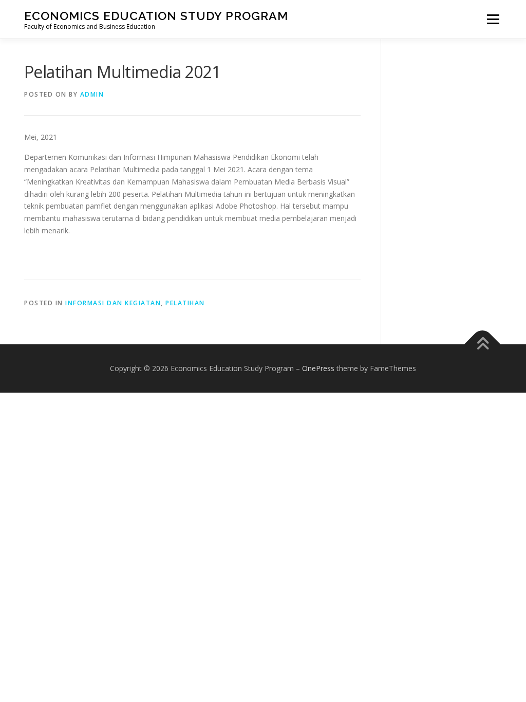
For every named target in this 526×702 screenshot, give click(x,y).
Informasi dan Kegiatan (113, 303)
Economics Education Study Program (156, 16)
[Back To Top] (482, 344)
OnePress (318, 368)
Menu (493, 19)
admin (92, 94)
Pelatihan (185, 303)
